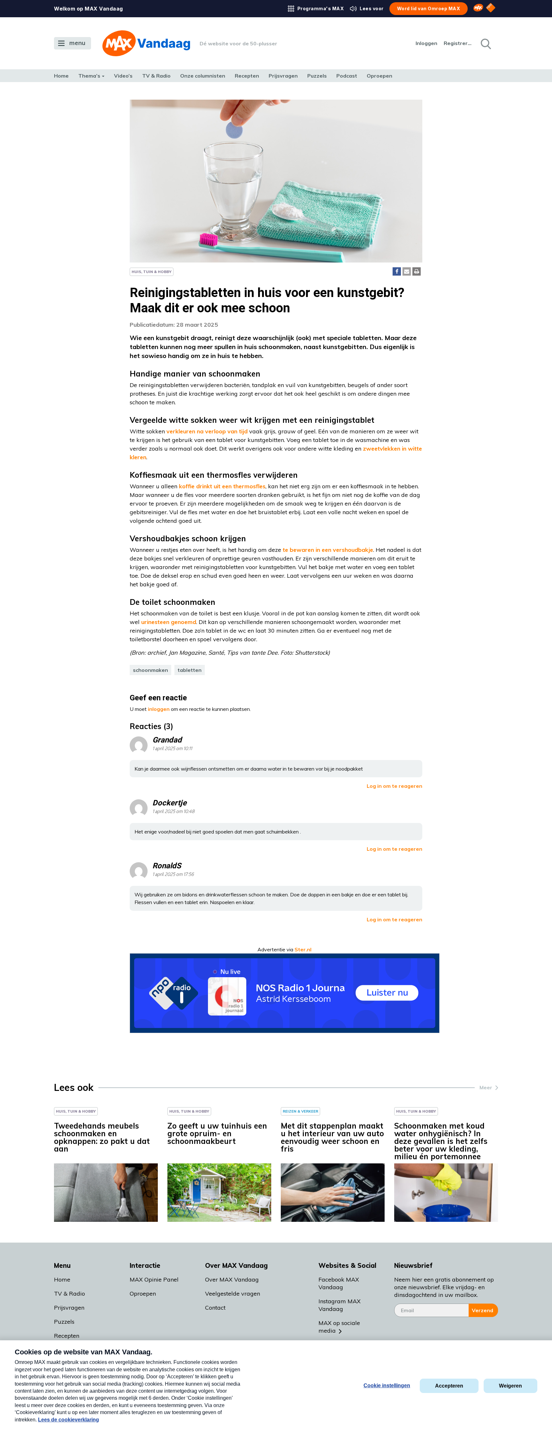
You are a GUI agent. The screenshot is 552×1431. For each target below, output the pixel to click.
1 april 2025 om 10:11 (172, 748)
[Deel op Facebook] (397, 271)
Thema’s (89, 75)
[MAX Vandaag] (146, 43)
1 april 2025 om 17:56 (173, 874)
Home (61, 75)
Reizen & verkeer (300, 1111)
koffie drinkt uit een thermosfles (222, 486)
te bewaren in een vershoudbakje (328, 549)
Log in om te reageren (394, 786)
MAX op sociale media (339, 1326)
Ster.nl (303, 949)
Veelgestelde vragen (232, 1293)
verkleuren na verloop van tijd (207, 431)
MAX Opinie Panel (154, 1279)
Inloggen (426, 43)
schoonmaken (150, 670)
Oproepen (379, 75)
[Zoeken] (485, 43)
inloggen (159, 709)
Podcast (346, 75)
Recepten (247, 75)
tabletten (190, 670)
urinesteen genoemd (168, 622)
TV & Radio (156, 75)
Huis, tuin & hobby (152, 271)
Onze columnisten (202, 75)
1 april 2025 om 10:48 (173, 811)
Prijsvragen (283, 75)
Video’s (123, 75)
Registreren (458, 43)
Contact (215, 1307)
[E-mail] (406, 271)
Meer (485, 1087)
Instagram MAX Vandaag (339, 1305)
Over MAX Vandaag (232, 1279)
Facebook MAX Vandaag (338, 1283)
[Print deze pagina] (416, 271)
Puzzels (317, 75)
